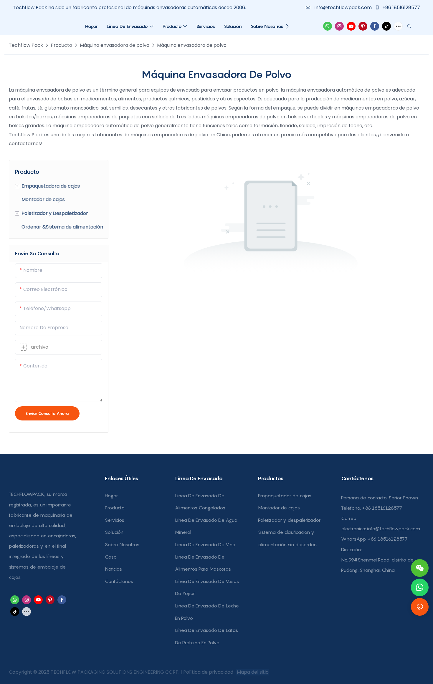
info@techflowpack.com (343, 7)
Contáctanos (119, 581)
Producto (61, 45)
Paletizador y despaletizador (289, 520)
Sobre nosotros (122, 544)
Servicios (114, 520)
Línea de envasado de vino (205, 544)
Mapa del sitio (252, 672)
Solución (114, 532)
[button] (287, 26)
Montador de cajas (279, 508)
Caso (111, 557)
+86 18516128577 (400, 7)
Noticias (113, 569)
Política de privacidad (208, 672)
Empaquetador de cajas (284, 495)
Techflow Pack (26, 45)
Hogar (111, 495)
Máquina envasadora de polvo (114, 45)
